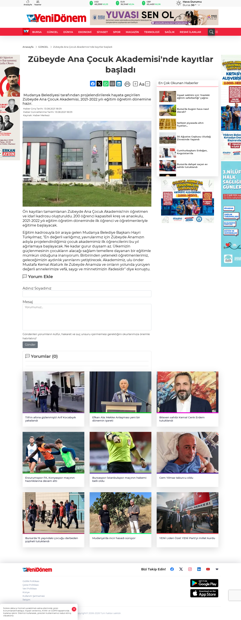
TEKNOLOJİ (151, 32)
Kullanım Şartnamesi (34, 596)
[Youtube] (208, 569)
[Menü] (216, 32)
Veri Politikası (30, 588)
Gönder (30, 344)
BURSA (37, 32)
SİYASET (102, 32)
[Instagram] (190, 569)
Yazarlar (37, 5)
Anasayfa (28, 5)
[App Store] (195, 593)
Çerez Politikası (31, 585)
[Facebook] (172, 569)
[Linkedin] (199, 569)
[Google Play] (195, 583)
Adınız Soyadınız (37, 288)
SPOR (116, 32)
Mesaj (28, 302)
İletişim (26, 599)
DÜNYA (68, 32)
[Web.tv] (217, 569)
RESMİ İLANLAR (190, 32)
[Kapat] (74, 609)
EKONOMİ (85, 32)
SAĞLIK (169, 32)
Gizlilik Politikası (31, 581)
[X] (181, 569)
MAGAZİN (132, 32)
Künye (26, 592)
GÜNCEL (52, 32)
